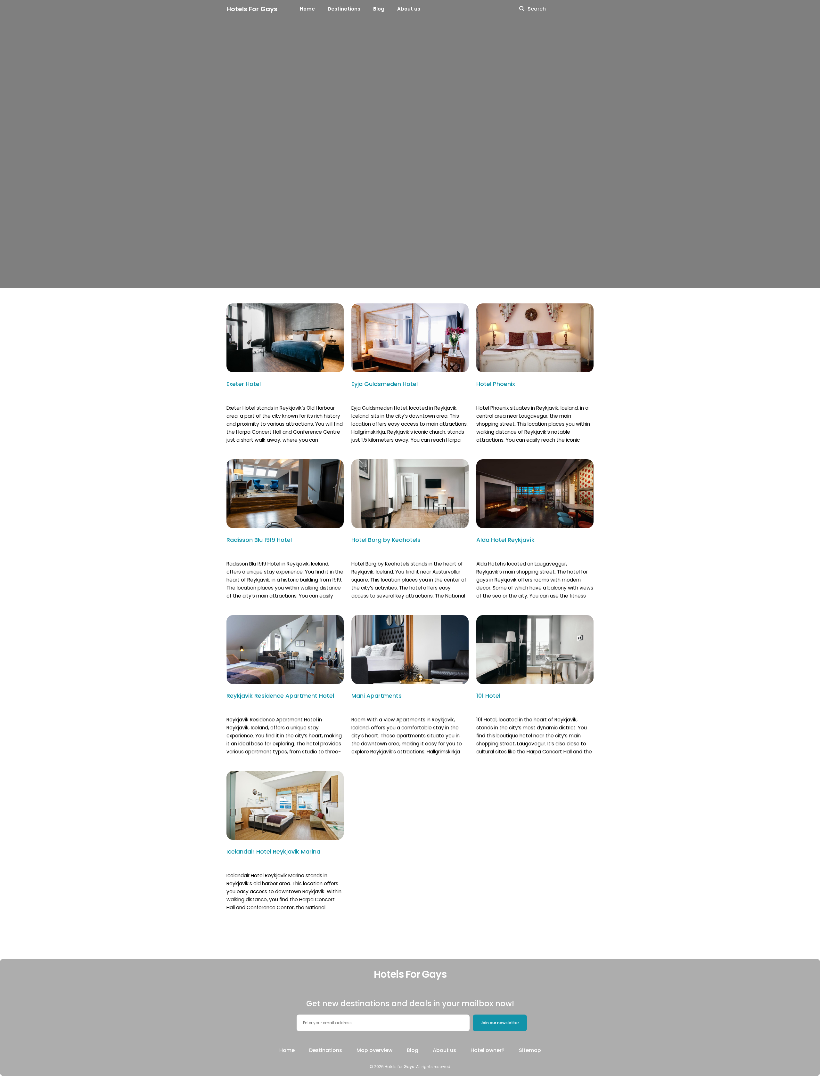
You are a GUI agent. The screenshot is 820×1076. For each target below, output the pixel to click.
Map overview (374, 1050)
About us (408, 8)
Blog (378, 8)
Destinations (344, 8)
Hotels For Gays (251, 8)
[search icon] (522, 9)
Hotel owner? (487, 1050)
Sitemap (530, 1050)
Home (307, 8)
